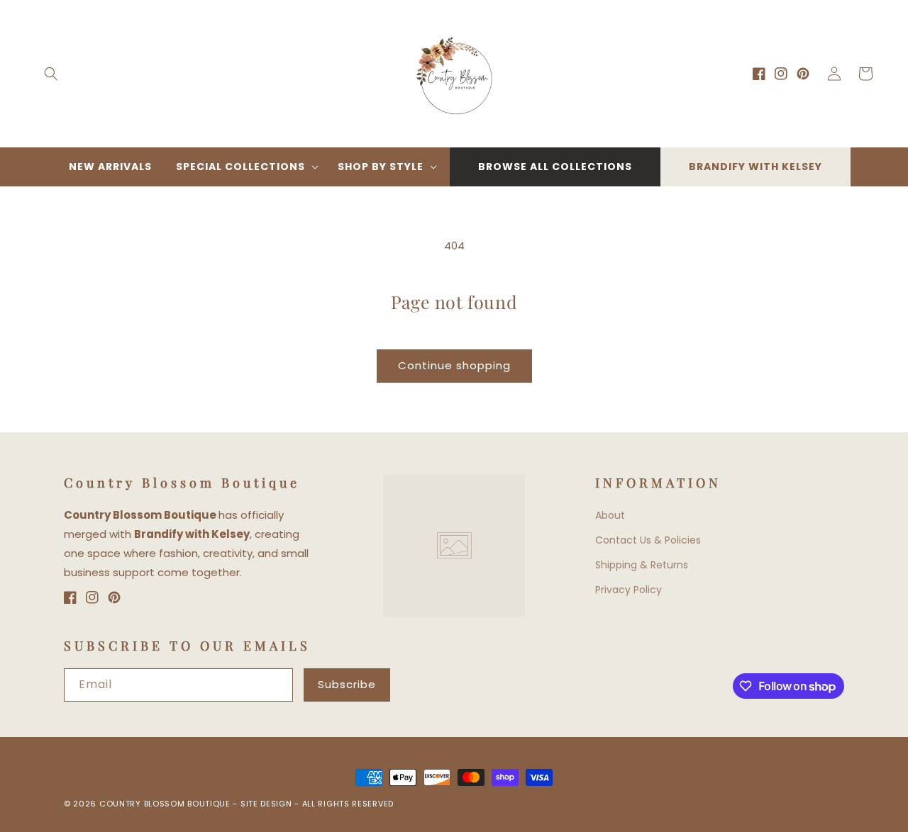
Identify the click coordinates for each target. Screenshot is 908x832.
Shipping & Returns (641, 565)
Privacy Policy (628, 590)
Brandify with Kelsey (755, 166)
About (610, 515)
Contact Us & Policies (648, 540)
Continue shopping (454, 365)
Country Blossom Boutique (166, 803)
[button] (51, 73)
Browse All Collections (555, 166)
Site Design (266, 803)
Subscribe (347, 684)
